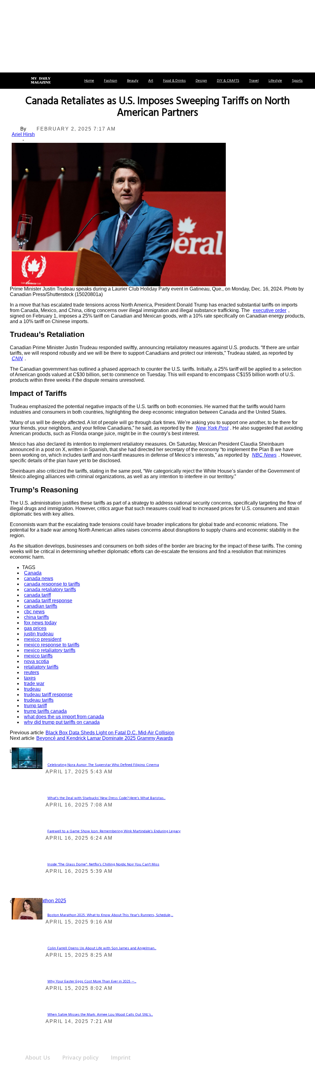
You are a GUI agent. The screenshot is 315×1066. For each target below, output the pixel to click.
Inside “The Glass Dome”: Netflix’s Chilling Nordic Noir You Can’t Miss (103, 864)
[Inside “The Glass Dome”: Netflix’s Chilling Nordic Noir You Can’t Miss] (27, 758)
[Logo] (40, 80)
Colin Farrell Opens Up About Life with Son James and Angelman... (101, 948)
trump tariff (35, 705)
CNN (17, 358)
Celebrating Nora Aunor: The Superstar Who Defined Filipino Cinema (103, 765)
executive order (269, 310)
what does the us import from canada (64, 716)
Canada (33, 573)
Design (201, 81)
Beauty (132, 81)
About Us (37, 1057)
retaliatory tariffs (41, 667)
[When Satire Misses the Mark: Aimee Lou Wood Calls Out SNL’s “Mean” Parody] (27, 908)
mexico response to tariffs (51, 644)
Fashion (110, 81)
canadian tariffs (40, 606)
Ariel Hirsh (23, 134)
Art (150, 81)
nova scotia (36, 661)
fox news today (40, 622)
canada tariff (37, 595)
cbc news (34, 611)
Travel (254, 81)
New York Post (212, 428)
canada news (38, 578)
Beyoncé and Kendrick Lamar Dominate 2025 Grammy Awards (104, 738)
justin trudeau (39, 633)
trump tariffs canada (45, 711)
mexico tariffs (38, 655)
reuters (31, 672)
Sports (297, 81)
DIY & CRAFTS (228, 81)
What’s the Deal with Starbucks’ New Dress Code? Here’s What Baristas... (106, 798)
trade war (34, 683)
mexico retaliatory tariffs (49, 650)
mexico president (42, 639)
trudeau (32, 689)
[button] (12, 80)
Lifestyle (275, 81)
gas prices (35, 628)
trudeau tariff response (48, 694)
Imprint (121, 1057)
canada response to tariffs (52, 584)
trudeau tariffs (39, 700)
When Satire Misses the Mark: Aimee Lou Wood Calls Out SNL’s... (100, 1015)
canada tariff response (48, 600)
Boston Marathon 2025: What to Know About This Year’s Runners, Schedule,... (110, 915)
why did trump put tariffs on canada (62, 722)
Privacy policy (80, 1057)
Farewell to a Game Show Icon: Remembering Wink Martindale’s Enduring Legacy (114, 831)
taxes (30, 678)
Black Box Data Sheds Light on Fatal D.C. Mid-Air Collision (110, 732)
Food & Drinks (174, 81)
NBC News (264, 455)
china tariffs (36, 617)
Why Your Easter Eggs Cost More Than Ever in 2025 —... (91, 981)
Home (89, 81)
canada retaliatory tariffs (50, 589)
